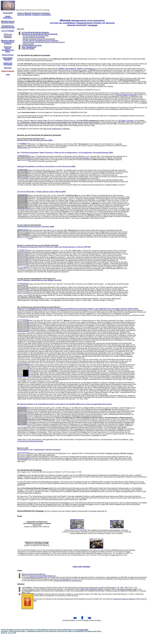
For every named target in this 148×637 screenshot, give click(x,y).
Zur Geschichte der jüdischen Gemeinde (35, 32)
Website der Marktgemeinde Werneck (33, 574)
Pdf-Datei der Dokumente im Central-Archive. (68, 580)
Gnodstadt (85, 158)
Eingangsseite (83, 630)
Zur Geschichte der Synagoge (32, 45)
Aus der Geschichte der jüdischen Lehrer (36, 35)
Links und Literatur (28, 48)
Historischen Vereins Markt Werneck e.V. (43, 576)
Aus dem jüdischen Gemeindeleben (34, 37)
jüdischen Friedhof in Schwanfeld (126, 94)
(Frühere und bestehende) (8, 35)
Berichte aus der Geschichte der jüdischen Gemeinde (39, 34)
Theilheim (144, 103)
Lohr (56, 109)
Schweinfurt (78, 429)
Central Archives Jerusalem (34, 577)
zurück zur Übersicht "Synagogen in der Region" (33, 13)
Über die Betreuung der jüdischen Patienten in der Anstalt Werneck (44, 42)
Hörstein (121, 429)
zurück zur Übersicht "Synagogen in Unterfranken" (34, 15)
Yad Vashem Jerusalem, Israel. (127, 589)
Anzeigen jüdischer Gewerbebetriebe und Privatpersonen (40, 40)
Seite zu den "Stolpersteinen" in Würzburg (56, 128)
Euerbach (130, 453)
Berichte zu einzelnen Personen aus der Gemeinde (39, 39)
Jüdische (7, 31)
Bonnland (109, 453)
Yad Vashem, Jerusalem (125, 120)
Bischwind (116, 453)
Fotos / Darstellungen (29, 47)
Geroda (90, 504)
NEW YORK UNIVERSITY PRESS (92, 589)
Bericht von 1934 (28, 44)
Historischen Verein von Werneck (124, 599)
